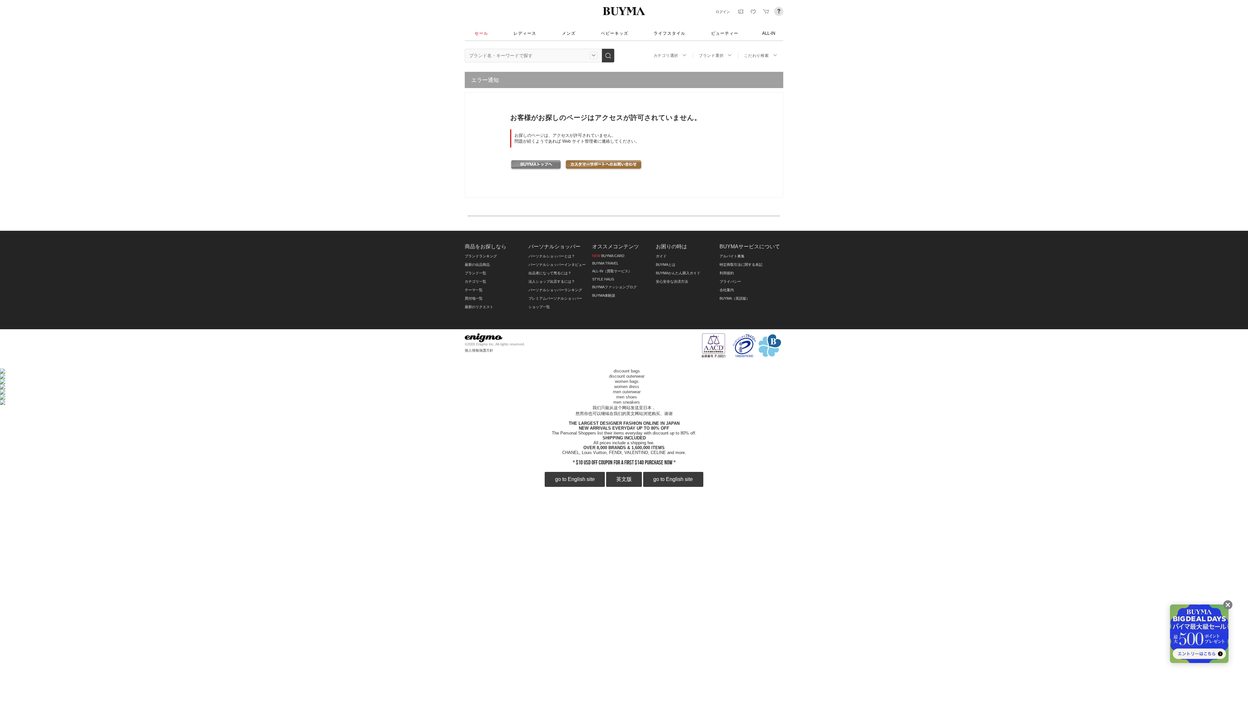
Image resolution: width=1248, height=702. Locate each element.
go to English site (575, 479)
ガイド (661, 256)
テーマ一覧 (474, 290)
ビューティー (724, 33)
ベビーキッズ (614, 33)
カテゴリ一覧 (475, 281)
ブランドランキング (481, 256)
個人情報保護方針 (479, 350)
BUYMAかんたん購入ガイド (678, 273)
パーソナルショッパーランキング (555, 290)
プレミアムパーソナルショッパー (555, 298)
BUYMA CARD (608, 256)
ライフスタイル (669, 33)
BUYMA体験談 (603, 295)
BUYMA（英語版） (735, 298)
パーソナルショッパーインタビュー (557, 264)
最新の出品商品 (477, 264)
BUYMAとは (665, 264)
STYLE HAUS (603, 279)
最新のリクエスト (479, 307)
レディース (525, 33)
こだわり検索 (756, 55)
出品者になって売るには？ (549, 273)
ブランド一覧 (475, 273)
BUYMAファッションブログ (614, 287)
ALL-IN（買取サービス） (612, 271)
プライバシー (730, 281)
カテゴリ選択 (666, 55)
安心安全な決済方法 (672, 281)
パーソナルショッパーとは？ (551, 256)
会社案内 (727, 290)
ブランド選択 (711, 55)
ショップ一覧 (539, 307)
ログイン (723, 12)
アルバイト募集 (732, 256)
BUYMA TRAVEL (605, 263)
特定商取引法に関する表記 (741, 264)
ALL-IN (768, 33)
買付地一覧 (474, 298)
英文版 (624, 479)
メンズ (569, 33)
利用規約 (727, 273)
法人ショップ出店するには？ (551, 281)
